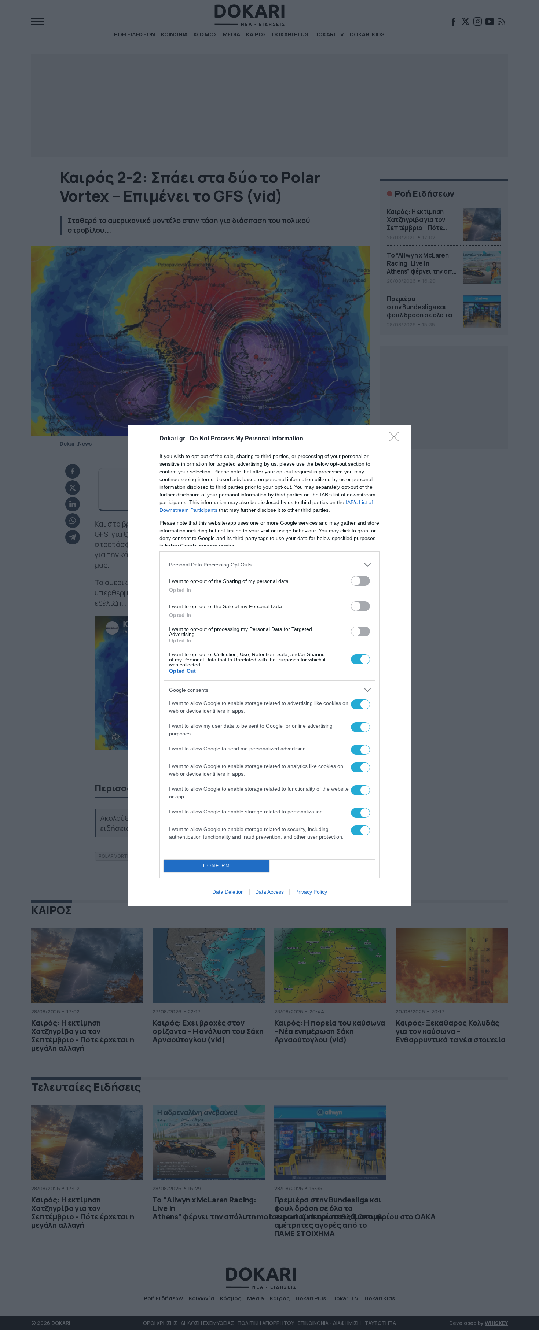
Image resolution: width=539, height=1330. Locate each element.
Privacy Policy (311, 892)
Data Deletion (228, 892)
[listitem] (269, 565)
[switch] (360, 581)
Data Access (269, 892)
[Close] (396, 439)
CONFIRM (216, 865)
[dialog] (269, 665)
